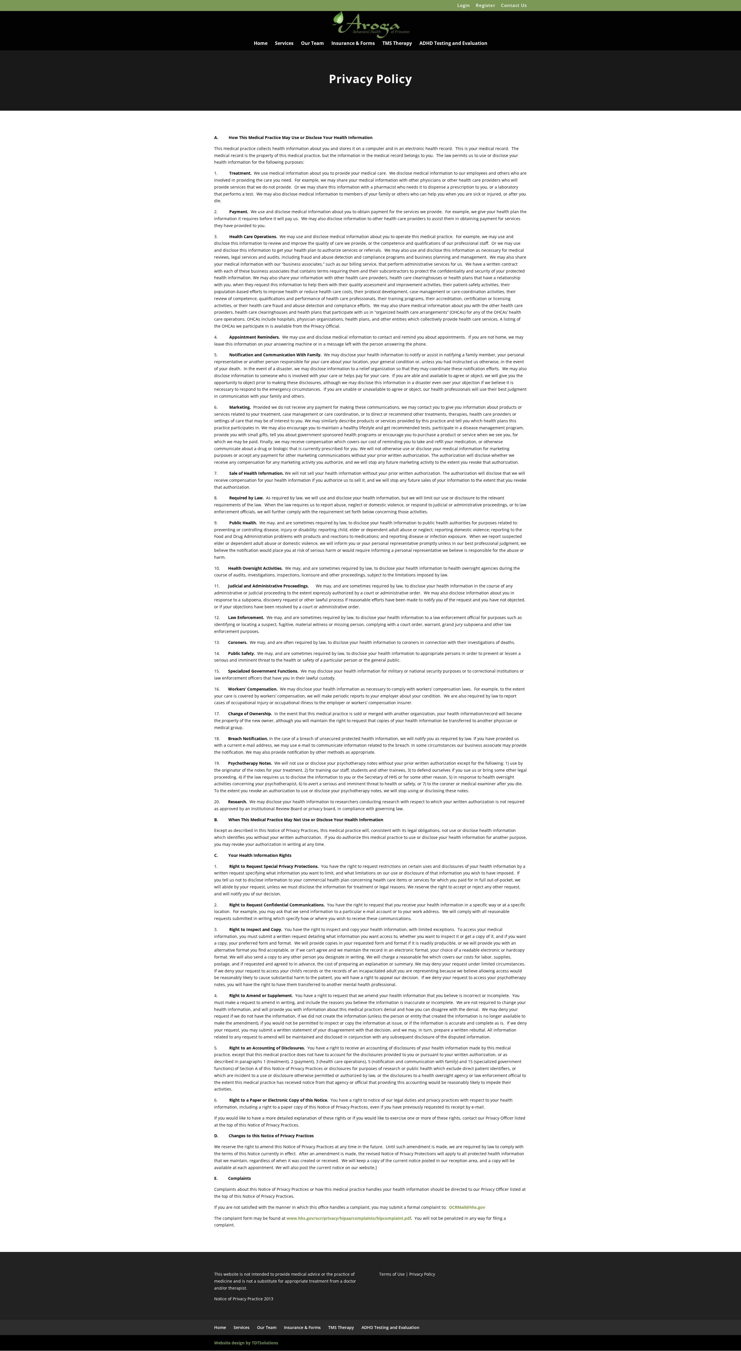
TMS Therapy (397, 43)
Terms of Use (392, 1274)
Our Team (312, 43)
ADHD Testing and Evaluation (453, 43)
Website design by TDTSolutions (246, 1342)
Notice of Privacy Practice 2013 (243, 1298)
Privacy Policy (422, 1274)
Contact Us (514, 5)
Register (485, 5)
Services (284, 43)
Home (260, 43)
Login (463, 5)
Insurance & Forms (353, 43)
